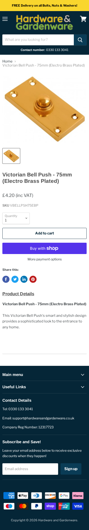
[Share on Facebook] (5, 279)
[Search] (80, 39)
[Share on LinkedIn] (24, 279)
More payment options (45, 259)
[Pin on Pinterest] (33, 279)
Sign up (71, 469)
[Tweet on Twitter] (15, 279)
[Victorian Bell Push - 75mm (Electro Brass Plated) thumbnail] (11, 155)
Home (7, 61)
